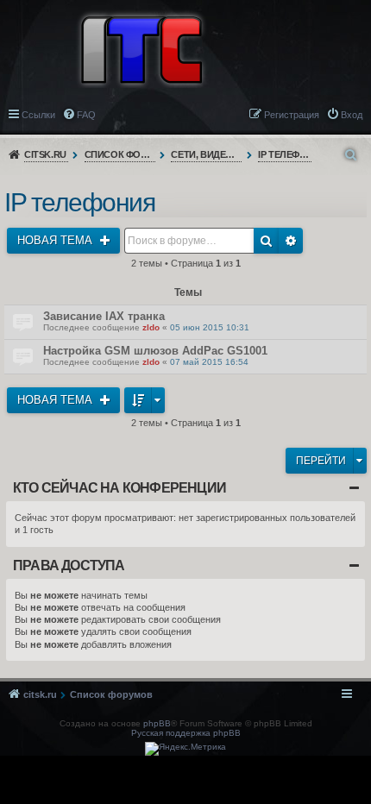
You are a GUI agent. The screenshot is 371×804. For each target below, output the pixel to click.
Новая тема (56, 240)
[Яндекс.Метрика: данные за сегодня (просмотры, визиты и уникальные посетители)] (185, 749)
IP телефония (285, 154)
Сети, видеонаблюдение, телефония (206, 154)
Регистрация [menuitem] (291, 115)
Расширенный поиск (291, 241)
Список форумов (120, 154)
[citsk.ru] (141, 48)
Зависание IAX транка (104, 316)
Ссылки (38, 115)
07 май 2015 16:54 (209, 362)
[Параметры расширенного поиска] (352, 155)
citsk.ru (45, 154)
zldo (151, 327)
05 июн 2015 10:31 (209, 327)
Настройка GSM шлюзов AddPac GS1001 (155, 350)
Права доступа (69, 565)
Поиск (266, 241)
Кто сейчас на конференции (119, 488)
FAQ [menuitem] (86, 115)
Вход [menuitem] (351, 115)
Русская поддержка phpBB (186, 733)
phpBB (157, 723)
